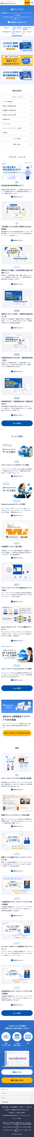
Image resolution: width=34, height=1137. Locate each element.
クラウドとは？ (7, 124)
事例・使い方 (17, 144)
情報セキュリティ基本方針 (26, 1107)
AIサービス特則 (17, 1118)
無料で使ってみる (17, 1080)
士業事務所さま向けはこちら (18, 22)
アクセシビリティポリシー (25, 1115)
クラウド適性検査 (7, 101)
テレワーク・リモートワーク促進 (12, 128)
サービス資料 (17, 138)
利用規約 (7, 1109)
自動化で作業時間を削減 (9, 106)
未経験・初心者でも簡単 (9, 115)
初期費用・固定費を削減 (9, 110)
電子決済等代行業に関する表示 (10, 1115)
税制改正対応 (6, 119)
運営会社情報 (5, 1107)
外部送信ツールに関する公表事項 (17, 1112)
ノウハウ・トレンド (17, 97)
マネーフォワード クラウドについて (17, 733)
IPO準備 (5, 133)
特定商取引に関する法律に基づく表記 (20, 1109)
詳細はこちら (17, 1072)
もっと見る (17, 423)
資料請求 (27, 2)
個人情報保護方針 (14, 1107)
